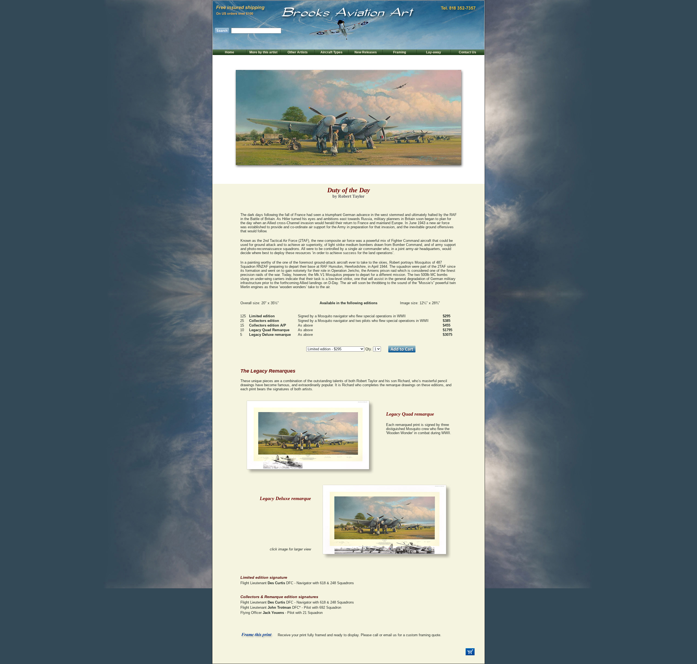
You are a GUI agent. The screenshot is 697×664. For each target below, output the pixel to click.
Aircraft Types (331, 52)
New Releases (365, 52)
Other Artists (298, 52)
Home (229, 52)
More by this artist (263, 52)
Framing (399, 52)
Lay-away (433, 52)
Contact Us (467, 52)
